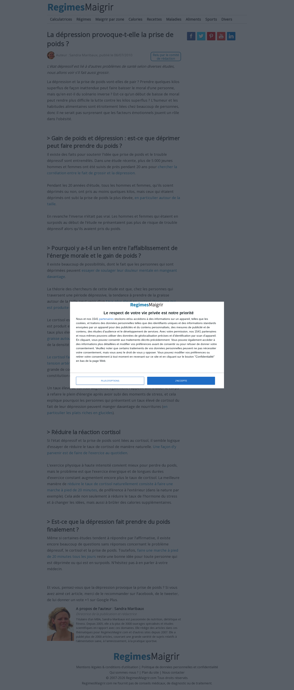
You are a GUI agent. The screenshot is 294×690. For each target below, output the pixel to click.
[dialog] (147, 345)
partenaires (106, 318)
